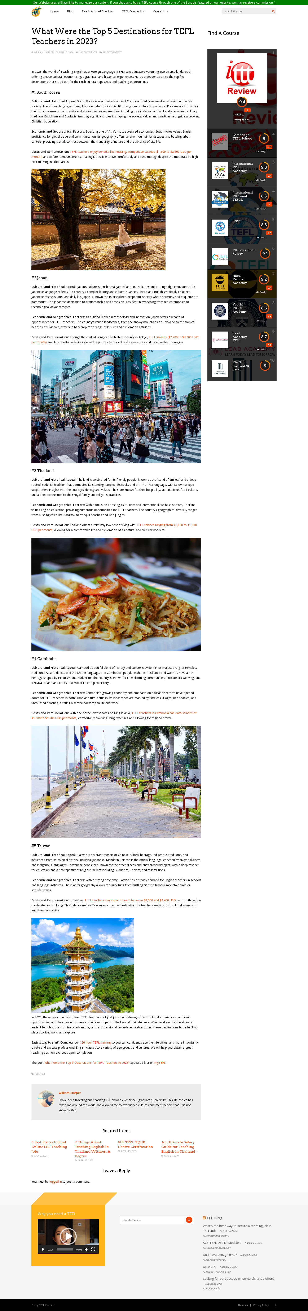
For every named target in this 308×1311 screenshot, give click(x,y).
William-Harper (43, 52)
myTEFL (160, 1063)
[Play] (43, 1249)
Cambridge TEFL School (242, 136)
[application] (68, 1236)
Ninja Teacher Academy (240, 279)
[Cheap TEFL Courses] (36, 15)
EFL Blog (214, 1217)
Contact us (160, 11)
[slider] (65, 1249)
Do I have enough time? (220, 1254)
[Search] (273, 11)
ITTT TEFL (242, 120)
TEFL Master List (133, 11)
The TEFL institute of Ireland (241, 365)
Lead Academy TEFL (240, 337)
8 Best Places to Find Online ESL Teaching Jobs (49, 1146)
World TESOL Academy (240, 308)
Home (54, 11)
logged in (55, 1181)
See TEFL (40, 1074)
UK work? (210, 1266)
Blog (70, 11)
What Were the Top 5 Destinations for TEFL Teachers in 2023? (86, 1063)
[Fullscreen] (93, 1249)
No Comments (88, 52)
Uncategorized (112, 52)
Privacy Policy (261, 1305)
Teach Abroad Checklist (98, 11)
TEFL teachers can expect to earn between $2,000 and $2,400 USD (130, 900)
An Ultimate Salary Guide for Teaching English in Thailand (178, 1146)
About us (243, 1305)
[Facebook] (276, 1305)
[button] (68, 1236)
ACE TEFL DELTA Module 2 (222, 1242)
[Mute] (86, 1249)
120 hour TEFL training (95, 1042)
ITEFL (237, 221)
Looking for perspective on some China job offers (238, 1278)
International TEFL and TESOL (243, 196)
